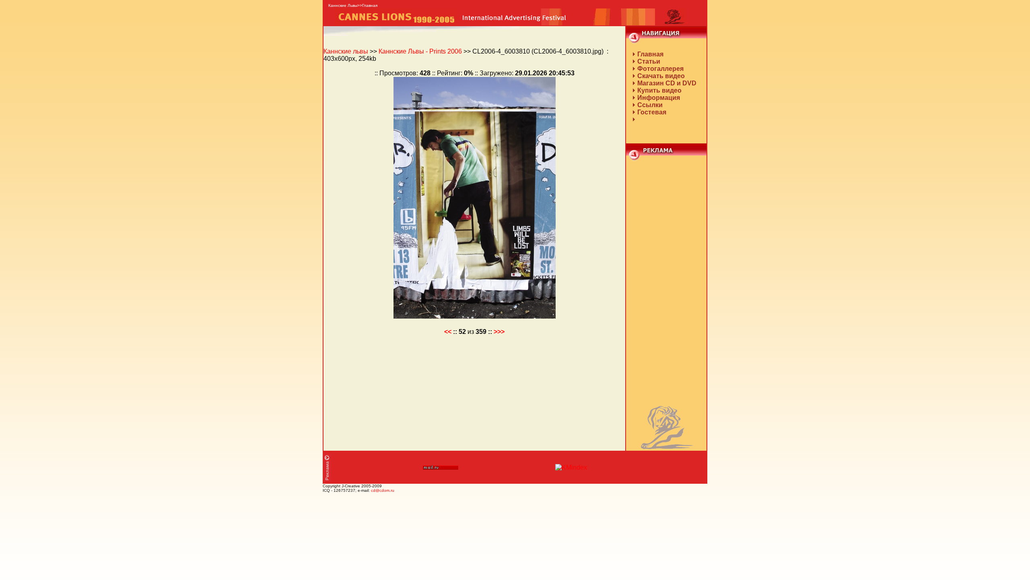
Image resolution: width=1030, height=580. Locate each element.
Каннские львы (345, 51)
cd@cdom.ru (382, 490)
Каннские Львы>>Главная (352, 5)
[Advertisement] (666, 282)
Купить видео (659, 90)
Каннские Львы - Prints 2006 (420, 51)
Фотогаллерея (660, 68)
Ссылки (650, 105)
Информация (658, 97)
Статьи (648, 61)
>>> (499, 331)
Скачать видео (661, 75)
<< (447, 331)
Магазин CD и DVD (666, 83)
